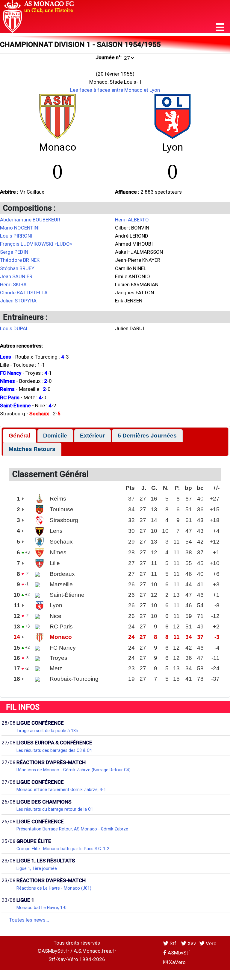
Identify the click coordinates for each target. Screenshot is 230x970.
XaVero (177, 962)
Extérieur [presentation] (92, 435)
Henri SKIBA (13, 284)
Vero (211, 943)
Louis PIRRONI (16, 236)
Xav (191, 943)
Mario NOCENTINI (20, 228)
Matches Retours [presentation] (32, 449)
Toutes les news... (29, 920)
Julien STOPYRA (18, 301)
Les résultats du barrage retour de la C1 (54, 809)
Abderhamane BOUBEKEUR (30, 220)
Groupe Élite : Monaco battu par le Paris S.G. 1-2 (62, 848)
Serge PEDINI (15, 252)
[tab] (19, 436)
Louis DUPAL (14, 328)
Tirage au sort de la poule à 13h (47, 730)
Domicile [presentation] (55, 435)
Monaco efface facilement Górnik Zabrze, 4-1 (61, 789)
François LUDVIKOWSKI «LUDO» (36, 244)
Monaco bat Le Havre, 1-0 (41, 907)
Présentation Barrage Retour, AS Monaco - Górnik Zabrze (72, 829)
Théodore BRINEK (20, 260)
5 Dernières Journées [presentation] (147, 435)
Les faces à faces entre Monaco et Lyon (115, 90)
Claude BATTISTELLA (24, 293)
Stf (173, 943)
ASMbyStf (178, 953)
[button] (220, 27)
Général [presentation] (19, 435)
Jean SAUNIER (16, 276)
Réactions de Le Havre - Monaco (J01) (53, 888)
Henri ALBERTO (132, 220)
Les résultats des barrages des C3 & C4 (54, 750)
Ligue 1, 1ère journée (36, 868)
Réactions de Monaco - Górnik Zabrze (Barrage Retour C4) (73, 769)
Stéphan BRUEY (17, 268)
